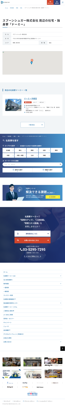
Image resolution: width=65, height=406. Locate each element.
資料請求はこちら (27, 234)
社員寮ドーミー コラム (10, 307)
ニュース (6, 326)
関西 (56, 150)
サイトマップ (7, 401)
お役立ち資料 (7, 338)
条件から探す (18, 170)
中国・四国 (20, 155)
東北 (20, 150)
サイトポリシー (17, 401)
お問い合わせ (50, 2)
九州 (32, 155)
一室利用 (6, 287)
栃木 (21, 7)
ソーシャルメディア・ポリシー (45, 401)
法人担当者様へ (8, 280)
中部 (8, 155)
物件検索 (12, 7)
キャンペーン (7, 322)
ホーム (6, 7)
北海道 (8, 150)
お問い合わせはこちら (28, 240)
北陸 (44, 150)
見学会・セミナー (8, 318)
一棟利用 (6, 291)
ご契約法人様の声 (8, 311)
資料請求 (57, 2)
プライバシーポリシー (29, 401)
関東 (17, 7)
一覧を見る (31, 125)
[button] (31, 63)
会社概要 (6, 330)
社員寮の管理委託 (8, 299)
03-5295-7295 (34, 249)
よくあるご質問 (8, 315)
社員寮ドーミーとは (9, 276)
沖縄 (44, 155)
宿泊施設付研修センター (10, 303)
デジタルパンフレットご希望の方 (13, 334)
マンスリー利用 (8, 295)
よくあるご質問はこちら (32, 256)
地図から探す (47, 170)
